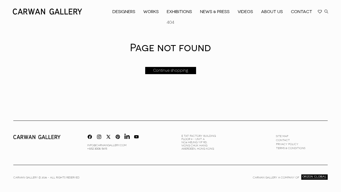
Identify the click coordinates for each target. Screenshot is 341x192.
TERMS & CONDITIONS (290, 148)
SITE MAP (282, 136)
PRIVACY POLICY (287, 144)
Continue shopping (170, 70)
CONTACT (283, 140)
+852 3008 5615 (97, 148)
